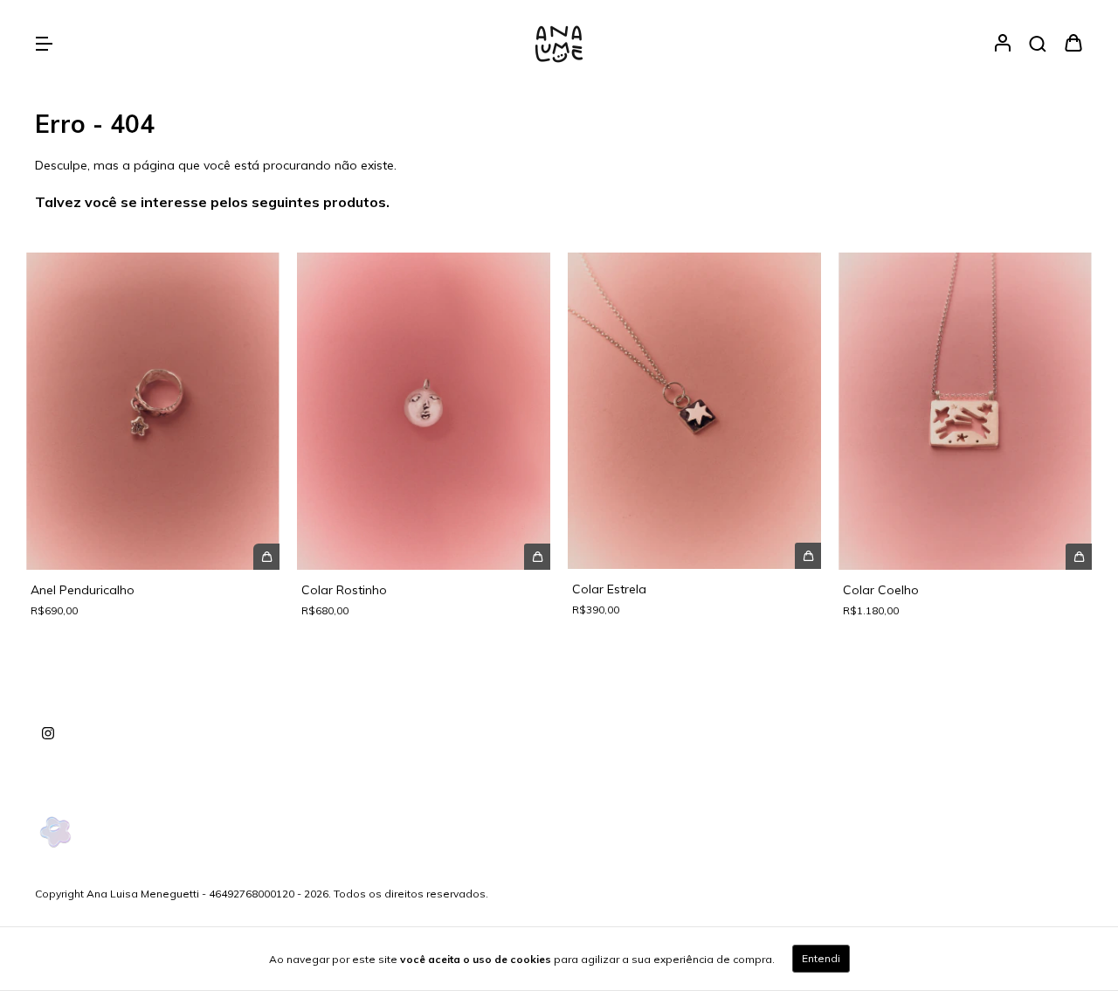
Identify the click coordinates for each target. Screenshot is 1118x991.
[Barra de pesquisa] (1037, 44)
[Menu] (43, 44)
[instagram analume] (48, 734)
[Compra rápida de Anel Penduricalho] (266, 557)
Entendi (821, 958)
